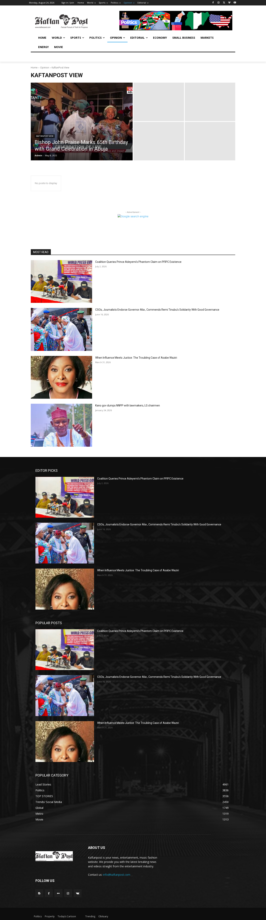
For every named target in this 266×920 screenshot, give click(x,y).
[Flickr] (58, 893)
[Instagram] (218, 3)
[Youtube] (235, 3)
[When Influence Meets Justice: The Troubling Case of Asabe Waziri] (61, 377)
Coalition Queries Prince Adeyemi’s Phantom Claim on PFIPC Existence (138, 261)
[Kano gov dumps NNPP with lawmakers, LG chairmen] (61, 425)
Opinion (44, 67)
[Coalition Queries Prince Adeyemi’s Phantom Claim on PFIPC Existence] (61, 281)
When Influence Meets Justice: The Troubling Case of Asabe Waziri (136, 357)
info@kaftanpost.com (116, 874)
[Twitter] (224, 3)
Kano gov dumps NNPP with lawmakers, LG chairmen (127, 405)
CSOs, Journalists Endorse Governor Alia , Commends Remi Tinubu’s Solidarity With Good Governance (157, 309)
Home (34, 67)
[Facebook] (213, 3)
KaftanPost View (44, 136)
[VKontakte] (77, 893)
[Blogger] (39, 893)
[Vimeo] (229, 3)
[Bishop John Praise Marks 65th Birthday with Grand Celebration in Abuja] (82, 121)
